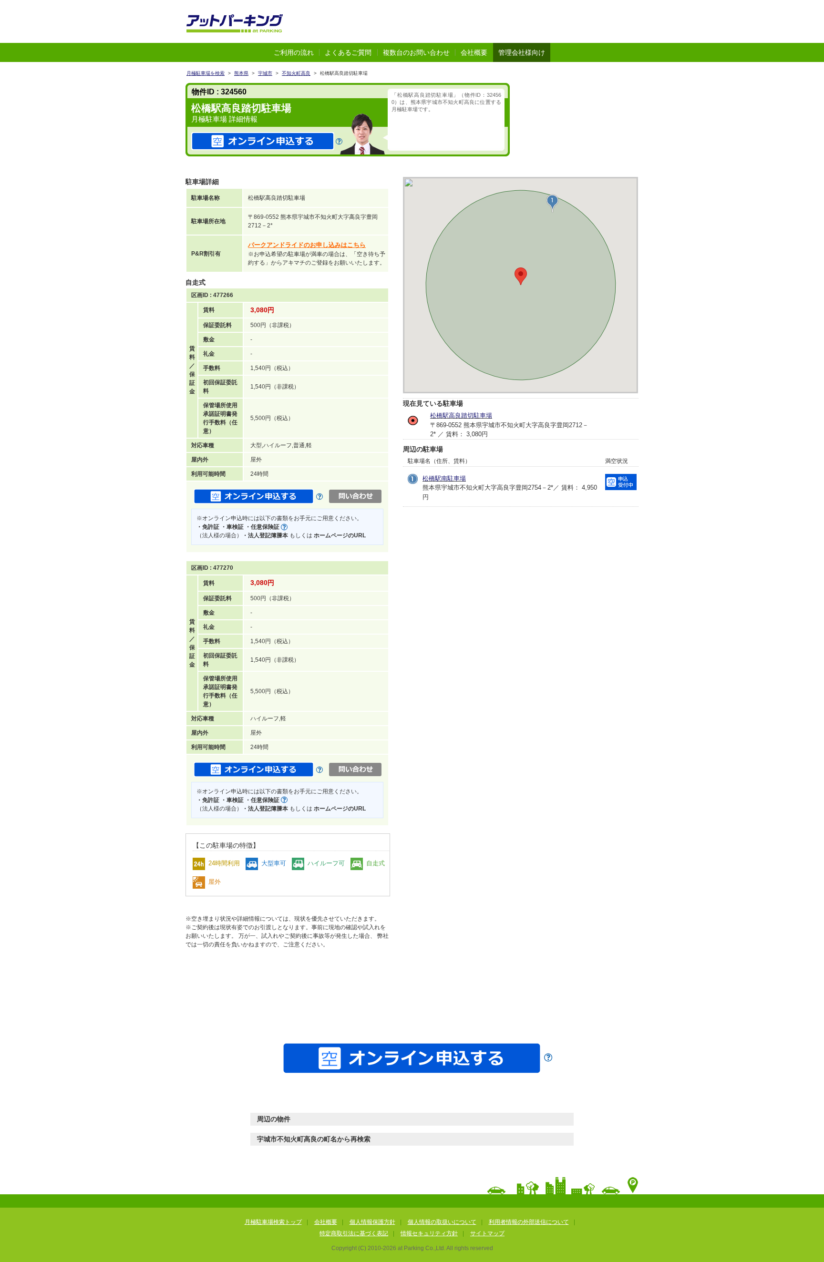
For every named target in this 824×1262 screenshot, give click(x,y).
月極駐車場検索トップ (273, 1222)
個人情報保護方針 (372, 1222)
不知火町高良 (296, 73)
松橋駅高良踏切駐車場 (461, 415)
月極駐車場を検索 (205, 73)
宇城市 (265, 73)
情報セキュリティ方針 (429, 1233)
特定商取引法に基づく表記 (353, 1233)
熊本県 (241, 73)
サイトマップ (487, 1233)
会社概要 (474, 52)
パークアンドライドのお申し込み (307, 244)
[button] (552, 203)
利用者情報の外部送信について (529, 1222)
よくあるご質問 (348, 52)
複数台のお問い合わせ (416, 52)
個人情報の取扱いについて (442, 1222)
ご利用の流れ (294, 52)
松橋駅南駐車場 (444, 478)
